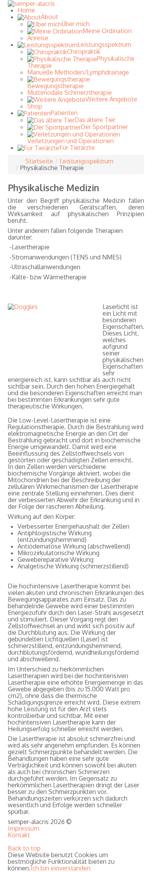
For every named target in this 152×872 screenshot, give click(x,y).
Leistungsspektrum (86, 161)
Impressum (23, 828)
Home (26, 10)
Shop (34, 106)
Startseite (39, 161)
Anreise (37, 38)
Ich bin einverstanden (60, 868)
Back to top (24, 848)
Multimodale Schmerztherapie (69, 92)
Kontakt (19, 835)
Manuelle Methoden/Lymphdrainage (78, 72)
